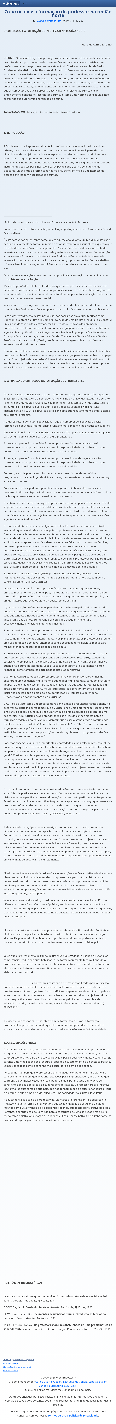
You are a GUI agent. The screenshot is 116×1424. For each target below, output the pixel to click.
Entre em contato (10, 1370)
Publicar (26, 3)
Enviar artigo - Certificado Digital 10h (18, 1359)
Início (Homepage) (10, 1363)
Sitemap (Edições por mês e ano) (17, 1367)
